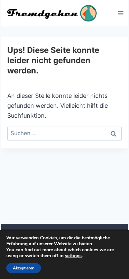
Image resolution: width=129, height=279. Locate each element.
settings (73, 256)
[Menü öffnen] (120, 13)
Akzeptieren (23, 268)
